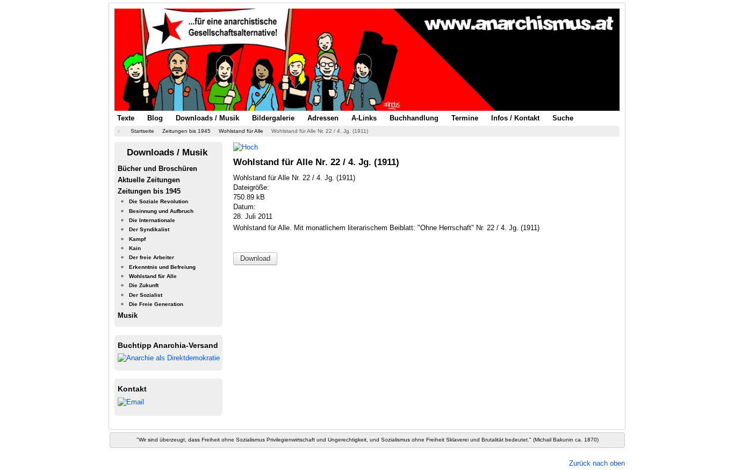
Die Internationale (152, 220)
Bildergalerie (273, 118)
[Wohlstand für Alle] (245, 147)
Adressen (323, 118)
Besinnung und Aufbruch (161, 211)
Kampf (137, 239)
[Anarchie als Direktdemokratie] (169, 358)
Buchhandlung (414, 118)
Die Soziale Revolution (158, 201)
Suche (562, 118)
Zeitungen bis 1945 (149, 191)
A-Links (364, 118)
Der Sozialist (145, 295)
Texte (125, 118)
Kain (135, 248)
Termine (464, 118)
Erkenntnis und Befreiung (162, 267)
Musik (128, 315)
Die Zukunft (144, 285)
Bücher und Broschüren (157, 169)
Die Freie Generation (156, 304)
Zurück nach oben (597, 463)
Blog (155, 118)
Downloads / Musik (207, 118)
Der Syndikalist (149, 229)
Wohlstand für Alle (153, 276)
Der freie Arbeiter (151, 257)
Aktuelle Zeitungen (149, 180)
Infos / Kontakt (515, 118)
